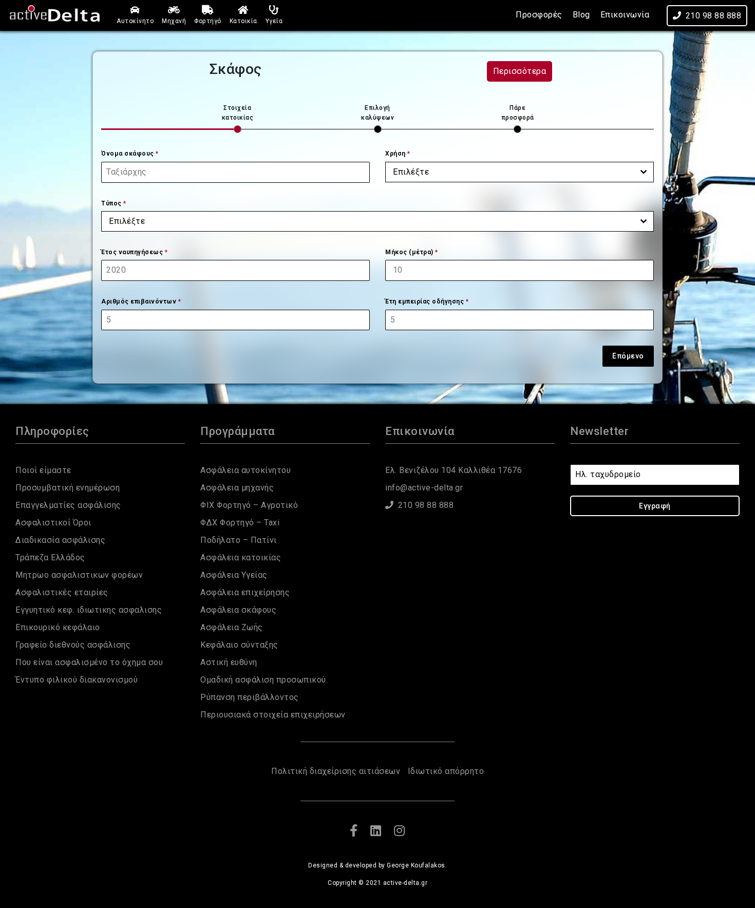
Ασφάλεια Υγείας (234, 575)
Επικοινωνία (625, 15)
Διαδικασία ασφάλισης (60, 540)
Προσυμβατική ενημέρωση (67, 488)
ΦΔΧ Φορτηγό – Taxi (239, 522)
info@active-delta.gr (424, 488)
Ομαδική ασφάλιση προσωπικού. (264, 680)
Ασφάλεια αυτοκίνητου (245, 470)
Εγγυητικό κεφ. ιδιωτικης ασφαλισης (88, 610)
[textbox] (510, 172)
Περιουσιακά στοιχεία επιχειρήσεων (273, 715)
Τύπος (113, 203)
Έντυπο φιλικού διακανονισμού (76, 680)
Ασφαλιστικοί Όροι (53, 522)
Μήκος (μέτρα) (411, 252)
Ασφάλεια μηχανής (237, 488)
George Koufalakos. (417, 865)
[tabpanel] (377, 239)
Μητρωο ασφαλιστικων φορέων (79, 575)
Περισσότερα (519, 71)
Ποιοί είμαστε (43, 470)
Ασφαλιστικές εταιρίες (61, 592)
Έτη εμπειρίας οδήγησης (426, 301)
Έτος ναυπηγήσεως (134, 252)
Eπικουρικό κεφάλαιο (57, 627)
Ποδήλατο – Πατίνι (238, 540)
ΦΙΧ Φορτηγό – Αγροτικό (249, 505)
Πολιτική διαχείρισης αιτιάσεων (335, 771)
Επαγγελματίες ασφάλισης (68, 505)
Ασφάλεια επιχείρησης (245, 592)
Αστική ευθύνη (228, 662)
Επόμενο (628, 356)
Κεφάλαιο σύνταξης (239, 645)
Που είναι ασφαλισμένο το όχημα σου (89, 662)
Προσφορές (539, 15)
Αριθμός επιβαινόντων (141, 301)
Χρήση (397, 153)
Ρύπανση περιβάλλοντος (249, 697)
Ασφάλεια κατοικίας (240, 557)
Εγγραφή (655, 506)
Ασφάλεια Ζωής (231, 627)
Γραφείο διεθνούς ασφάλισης (72, 645)
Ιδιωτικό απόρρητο (446, 771)
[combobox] (519, 172)
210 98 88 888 (714, 16)
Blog (581, 15)
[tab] (237, 118)
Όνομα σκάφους (130, 153)
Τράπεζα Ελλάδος (50, 557)
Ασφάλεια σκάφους (238, 610)
